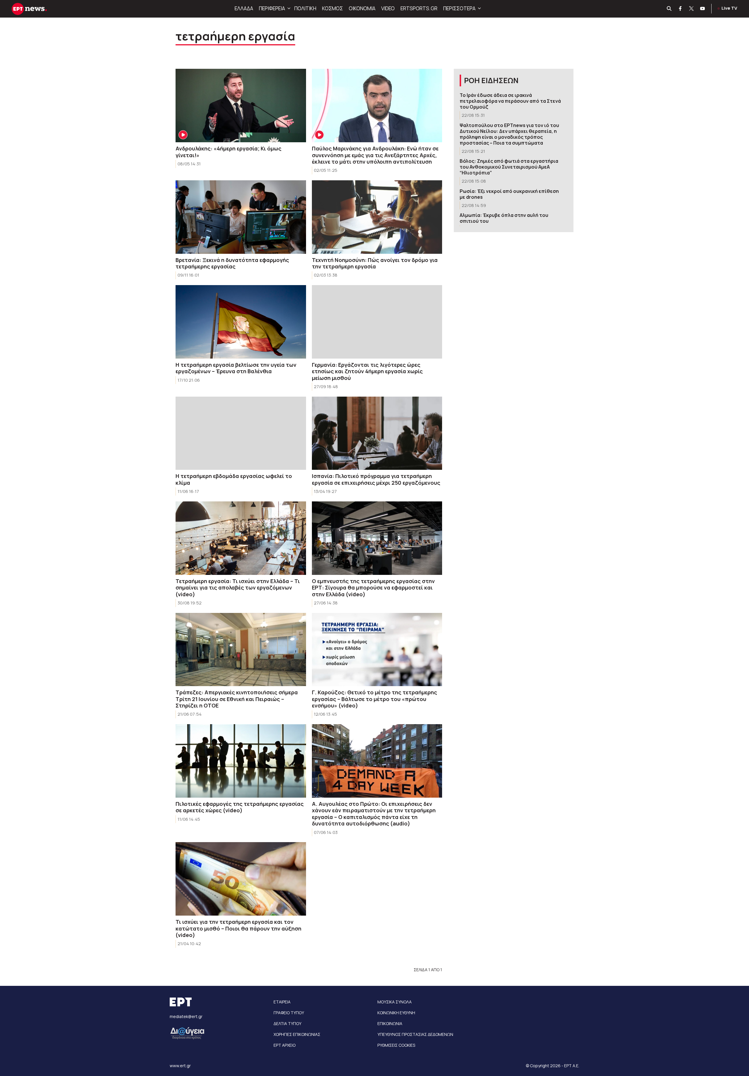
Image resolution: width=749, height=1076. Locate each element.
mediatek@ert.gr (186, 1016)
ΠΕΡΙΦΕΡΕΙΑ (272, 8)
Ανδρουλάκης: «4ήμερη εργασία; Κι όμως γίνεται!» (228, 152)
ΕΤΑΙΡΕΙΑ (282, 1002)
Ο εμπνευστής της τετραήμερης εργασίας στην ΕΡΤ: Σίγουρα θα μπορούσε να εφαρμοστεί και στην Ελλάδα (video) (373, 588)
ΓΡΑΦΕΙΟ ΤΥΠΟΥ (289, 1012)
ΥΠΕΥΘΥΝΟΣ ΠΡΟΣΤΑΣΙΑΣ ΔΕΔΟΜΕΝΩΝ (415, 1034)
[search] (669, 8)
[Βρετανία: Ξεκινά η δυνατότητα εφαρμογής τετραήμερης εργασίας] (241, 217)
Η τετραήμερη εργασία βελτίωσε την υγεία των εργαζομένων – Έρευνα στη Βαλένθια (236, 368)
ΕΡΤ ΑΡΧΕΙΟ (285, 1045)
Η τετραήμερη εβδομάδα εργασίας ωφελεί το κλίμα (234, 479)
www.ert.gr (180, 1065)
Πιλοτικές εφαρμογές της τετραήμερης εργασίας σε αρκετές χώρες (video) (240, 807)
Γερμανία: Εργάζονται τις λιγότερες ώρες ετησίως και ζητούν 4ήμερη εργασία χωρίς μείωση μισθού (367, 371)
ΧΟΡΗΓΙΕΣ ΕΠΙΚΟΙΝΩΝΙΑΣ (297, 1034)
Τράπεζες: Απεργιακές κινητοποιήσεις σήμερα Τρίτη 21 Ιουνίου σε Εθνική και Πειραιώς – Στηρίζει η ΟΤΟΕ (237, 699)
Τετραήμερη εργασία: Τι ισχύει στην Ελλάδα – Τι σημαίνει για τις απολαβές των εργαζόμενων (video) (238, 588)
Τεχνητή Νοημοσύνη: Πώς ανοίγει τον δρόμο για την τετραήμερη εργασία (375, 263)
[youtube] (702, 8)
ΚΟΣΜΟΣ (332, 8)
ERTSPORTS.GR (419, 8)
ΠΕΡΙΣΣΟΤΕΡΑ (459, 8)
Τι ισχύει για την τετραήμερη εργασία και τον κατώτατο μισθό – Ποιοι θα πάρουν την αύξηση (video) (238, 928)
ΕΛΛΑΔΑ (244, 8)
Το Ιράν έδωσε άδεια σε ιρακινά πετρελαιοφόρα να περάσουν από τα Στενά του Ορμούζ (510, 101)
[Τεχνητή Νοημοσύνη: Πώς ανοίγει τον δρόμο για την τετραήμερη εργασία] (377, 217)
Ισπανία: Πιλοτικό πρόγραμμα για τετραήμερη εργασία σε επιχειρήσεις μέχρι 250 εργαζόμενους (376, 479)
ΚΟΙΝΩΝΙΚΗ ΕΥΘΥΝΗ (396, 1012)
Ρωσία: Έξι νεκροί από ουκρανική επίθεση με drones (509, 194)
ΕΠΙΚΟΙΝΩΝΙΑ (389, 1023)
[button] (288, 8)
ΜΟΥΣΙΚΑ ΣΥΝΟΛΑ (394, 1002)
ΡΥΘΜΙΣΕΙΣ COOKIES (396, 1045)
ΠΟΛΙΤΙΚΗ (305, 8)
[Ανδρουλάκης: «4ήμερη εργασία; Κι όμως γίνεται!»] (241, 105)
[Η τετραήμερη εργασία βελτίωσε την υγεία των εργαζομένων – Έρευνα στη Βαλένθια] (241, 322)
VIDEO (388, 8)
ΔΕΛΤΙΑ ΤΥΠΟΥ (287, 1023)
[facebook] (680, 8)
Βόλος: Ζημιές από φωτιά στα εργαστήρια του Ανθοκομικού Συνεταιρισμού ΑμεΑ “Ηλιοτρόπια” (509, 167)
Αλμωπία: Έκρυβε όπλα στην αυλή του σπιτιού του (504, 218)
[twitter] (691, 8)
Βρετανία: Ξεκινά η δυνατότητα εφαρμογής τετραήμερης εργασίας (232, 263)
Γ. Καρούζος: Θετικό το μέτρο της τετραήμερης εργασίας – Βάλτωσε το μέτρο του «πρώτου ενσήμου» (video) (374, 699)
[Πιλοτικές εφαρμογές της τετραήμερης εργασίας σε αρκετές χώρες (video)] (241, 761)
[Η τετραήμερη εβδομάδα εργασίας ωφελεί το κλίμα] (241, 433)
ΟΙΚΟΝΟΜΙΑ (362, 8)
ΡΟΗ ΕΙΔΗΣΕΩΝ (491, 80)
